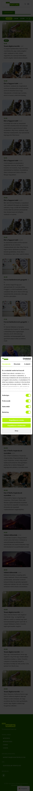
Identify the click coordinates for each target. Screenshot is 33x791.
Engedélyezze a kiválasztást (16, 425)
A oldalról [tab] (27, 364)
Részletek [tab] (17, 364)
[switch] (28, 401)
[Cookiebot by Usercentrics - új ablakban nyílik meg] (23, 359)
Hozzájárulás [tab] (6, 364)
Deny (16, 431)
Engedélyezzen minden (16, 420)
